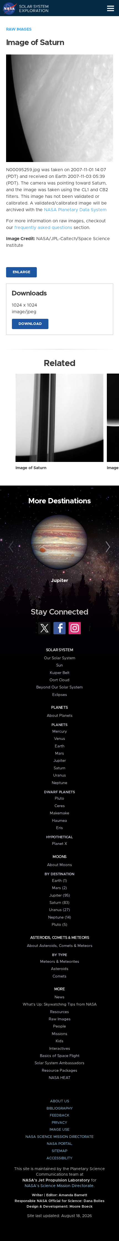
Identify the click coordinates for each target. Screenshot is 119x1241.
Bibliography (59, 1108)
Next (107, 547)
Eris (59, 828)
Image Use (59, 1129)
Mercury (59, 731)
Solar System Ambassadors (59, 1063)
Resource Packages (59, 1071)
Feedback (59, 1115)
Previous (12, 547)
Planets (59, 708)
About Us (59, 1101)
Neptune (59, 783)
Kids (59, 1041)
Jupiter (59, 580)
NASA (7, 8)
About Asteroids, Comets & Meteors (59, 946)
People (59, 1026)
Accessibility (59, 1158)
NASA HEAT (60, 1078)
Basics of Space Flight (59, 1056)
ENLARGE (21, 272)
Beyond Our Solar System (59, 687)
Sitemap (59, 1151)
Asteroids (59, 969)
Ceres (60, 806)
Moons (59, 857)
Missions (59, 1034)
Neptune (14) (59, 917)
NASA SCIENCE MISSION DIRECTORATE (59, 1137)
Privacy (59, 1123)
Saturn (59, 768)
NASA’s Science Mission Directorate (59, 1186)
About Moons (59, 865)
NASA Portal (59, 1144)
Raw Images (19, 29)
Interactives (59, 1049)
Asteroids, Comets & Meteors (59, 938)
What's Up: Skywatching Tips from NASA (60, 1004)
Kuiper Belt (59, 673)
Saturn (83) (59, 903)
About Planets (60, 716)
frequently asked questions (43, 227)
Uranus (59, 775)
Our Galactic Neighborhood (30, 21)
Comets (59, 976)
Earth (59, 746)
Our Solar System (59, 658)
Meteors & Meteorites (59, 962)
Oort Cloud (59, 680)
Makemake (59, 813)
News (59, 997)
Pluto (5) (59, 925)
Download (30, 324)
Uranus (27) (59, 910)
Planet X (59, 844)
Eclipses (59, 695)
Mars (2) (59, 888)
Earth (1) (59, 881)
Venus (59, 739)
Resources (59, 1012)
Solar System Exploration (30, 8)
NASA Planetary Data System (75, 210)
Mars (59, 753)
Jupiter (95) (59, 895)
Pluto (59, 798)
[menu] (110, 8)
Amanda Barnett (73, 1195)
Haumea (59, 821)
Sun (59, 665)
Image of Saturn (30, 468)
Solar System (59, 650)
